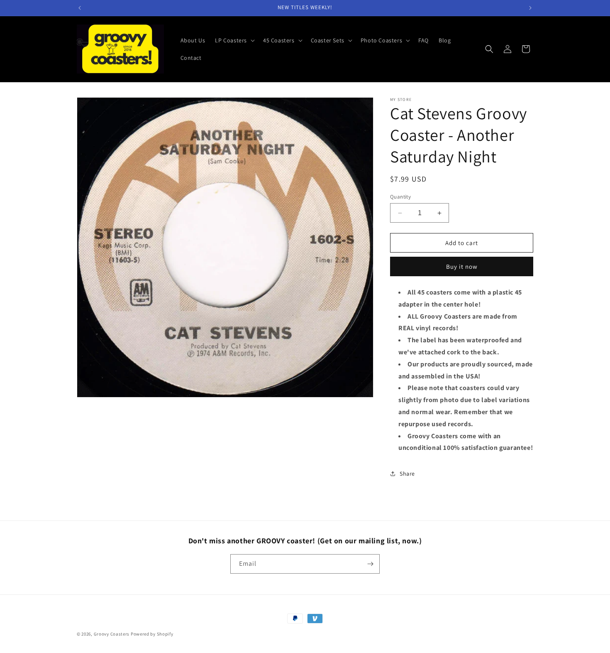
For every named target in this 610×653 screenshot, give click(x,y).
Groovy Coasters (112, 634)
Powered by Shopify (152, 634)
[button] (234, 40)
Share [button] (407, 473)
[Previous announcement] (80, 8)
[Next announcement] (530, 8)
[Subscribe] (370, 564)
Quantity (400, 196)
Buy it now (462, 266)
